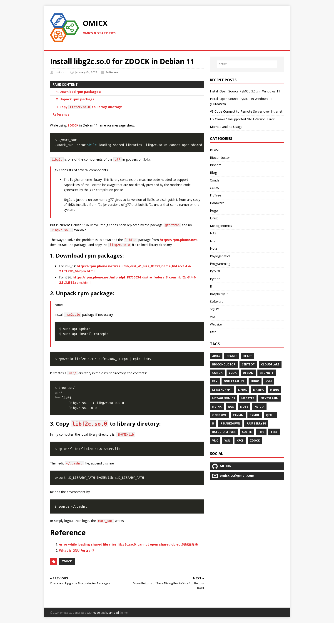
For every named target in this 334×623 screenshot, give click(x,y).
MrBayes (247, 398)
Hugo (214, 210)
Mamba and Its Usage (226, 126)
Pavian (238, 415)
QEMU (270, 415)
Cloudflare (270, 364)
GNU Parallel (234, 381)
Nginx (217, 407)
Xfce (213, 332)
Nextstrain (269, 398)
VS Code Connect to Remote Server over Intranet (246, 111)
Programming (220, 263)
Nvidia (259, 407)
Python (215, 279)
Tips (261, 432)
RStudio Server (224, 432)
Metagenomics (221, 225)
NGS (213, 241)
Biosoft (215, 165)
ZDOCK (72, 125)
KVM (269, 381)
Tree (274, 432)
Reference (61, 114)
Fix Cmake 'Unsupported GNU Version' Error (242, 119)
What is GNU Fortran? (76, 550)
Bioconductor (220, 157)
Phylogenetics (220, 256)
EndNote (267, 373)
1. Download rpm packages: (78, 91)
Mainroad (112, 613)
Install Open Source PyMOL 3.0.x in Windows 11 (245, 91)
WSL (227, 440)
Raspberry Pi (219, 294)
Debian (248, 373)
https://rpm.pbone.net (178, 240)
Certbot (248, 364)
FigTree (215, 195)
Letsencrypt (222, 390)
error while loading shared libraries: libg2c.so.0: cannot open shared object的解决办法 (128, 544)
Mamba (258, 390)
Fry (214, 381)
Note (213, 248)
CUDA (214, 188)
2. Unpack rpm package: (75, 99)
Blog (213, 172)
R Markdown (230, 423)
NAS (213, 233)
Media (274, 390)
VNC (213, 317)
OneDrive (219, 415)
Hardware (217, 203)
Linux (214, 218)
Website (216, 324)
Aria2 (216, 356)
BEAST (215, 150)
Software (111, 72)
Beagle (232, 356)
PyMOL (215, 271)
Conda (214, 180)
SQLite (215, 309)
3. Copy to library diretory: (89, 107)
